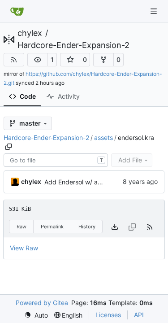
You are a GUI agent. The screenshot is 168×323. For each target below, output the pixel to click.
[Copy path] (8, 147)
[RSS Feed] (14, 59)
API (139, 315)
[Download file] (115, 226)
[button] (37, 59)
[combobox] (56, 160)
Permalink (52, 226)
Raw (21, 226)
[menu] (36, 315)
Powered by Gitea (42, 302)
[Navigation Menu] (155, 11)
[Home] (17, 11)
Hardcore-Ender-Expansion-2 (73, 45)
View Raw (24, 248)
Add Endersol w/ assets (78, 182)
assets (103, 137)
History (86, 226)
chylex (29, 33)
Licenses (108, 315)
